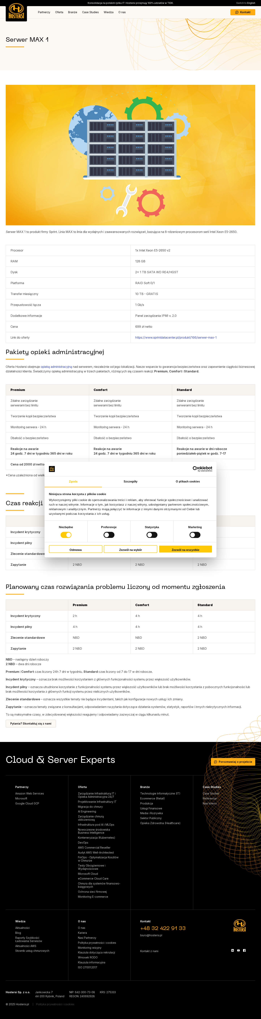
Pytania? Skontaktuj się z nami (30, 723)
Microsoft (21, 798)
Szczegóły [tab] (131, 481)
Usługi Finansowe (151, 808)
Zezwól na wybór (130, 550)
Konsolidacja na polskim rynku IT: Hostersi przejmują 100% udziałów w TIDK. (130, 3)
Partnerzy (44, 12)
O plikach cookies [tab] (188, 481)
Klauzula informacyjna (91, 962)
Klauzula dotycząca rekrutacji (96, 952)
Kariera (82, 932)
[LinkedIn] (232, 950)
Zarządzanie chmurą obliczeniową (91, 818)
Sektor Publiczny (151, 818)
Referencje (210, 798)
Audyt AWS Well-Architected (96, 852)
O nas (122, 12)
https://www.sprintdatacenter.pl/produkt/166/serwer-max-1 (176, 337)
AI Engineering (87, 811)
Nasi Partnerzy (87, 937)
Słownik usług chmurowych (32, 950)
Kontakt (245, 12)
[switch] (109, 535)
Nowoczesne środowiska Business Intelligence (94, 831)
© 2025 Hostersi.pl (17, 1004)
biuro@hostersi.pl (151, 935)
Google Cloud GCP (27, 803)
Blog (18, 932)
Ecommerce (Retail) (152, 798)
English (245, 3)
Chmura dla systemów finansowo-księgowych (99, 885)
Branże (72, 12)
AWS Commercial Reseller (94, 847)
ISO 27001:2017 (87, 967)
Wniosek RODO (88, 957)
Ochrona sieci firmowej (92, 891)
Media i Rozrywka (151, 813)
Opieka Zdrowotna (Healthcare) (160, 823)
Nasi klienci (210, 803)
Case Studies (90, 12)
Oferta (59, 12)
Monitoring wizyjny (89, 947)
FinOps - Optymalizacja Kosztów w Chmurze (98, 859)
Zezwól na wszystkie (185, 550)
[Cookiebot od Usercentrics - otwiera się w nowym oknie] (195, 469)
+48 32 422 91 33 (163, 928)
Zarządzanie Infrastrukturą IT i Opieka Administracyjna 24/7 (97, 795)
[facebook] (244, 950)
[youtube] (238, 950)
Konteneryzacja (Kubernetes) (96, 837)
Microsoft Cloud (88, 873)
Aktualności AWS (25, 946)
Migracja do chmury (90, 806)
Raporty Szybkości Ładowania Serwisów (28, 939)
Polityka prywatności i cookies (97, 942)
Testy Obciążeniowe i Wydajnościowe (91, 867)
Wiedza (108, 12)
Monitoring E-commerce (93, 896)
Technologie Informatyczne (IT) (160, 793)
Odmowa (76, 550)
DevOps (83, 842)
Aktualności (22, 927)
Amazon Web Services (29, 793)
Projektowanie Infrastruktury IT (97, 801)
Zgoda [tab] (73, 481)
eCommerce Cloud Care (93, 878)
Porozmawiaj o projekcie (235, 761)
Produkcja (146, 803)
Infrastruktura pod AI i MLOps (96, 824)
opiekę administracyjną (56, 367)
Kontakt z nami (149, 951)
